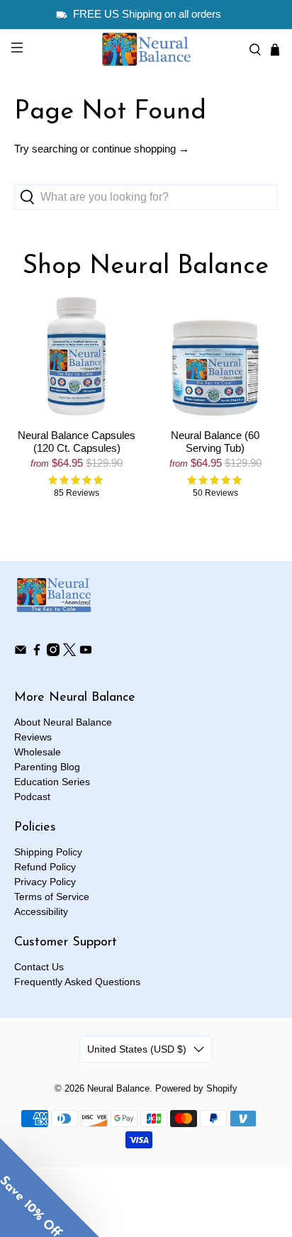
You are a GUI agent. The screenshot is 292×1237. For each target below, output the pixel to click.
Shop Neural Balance (146, 266)
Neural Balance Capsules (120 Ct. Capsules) (76, 441)
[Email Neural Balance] (20, 652)
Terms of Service (51, 896)
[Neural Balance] (146, 49)
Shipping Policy (48, 852)
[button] (49, 1187)
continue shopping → (140, 149)
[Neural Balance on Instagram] (53, 652)
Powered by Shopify (196, 1089)
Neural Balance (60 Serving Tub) (215, 441)
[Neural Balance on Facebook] (36, 652)
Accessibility (41, 911)
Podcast (32, 796)
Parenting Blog (47, 766)
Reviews (33, 737)
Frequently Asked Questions (77, 981)
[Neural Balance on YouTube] (85, 652)
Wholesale (37, 752)
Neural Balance (118, 1089)
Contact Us (39, 966)
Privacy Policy (45, 881)
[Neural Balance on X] (69, 652)
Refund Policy (45, 866)
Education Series (52, 781)
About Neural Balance (63, 722)
